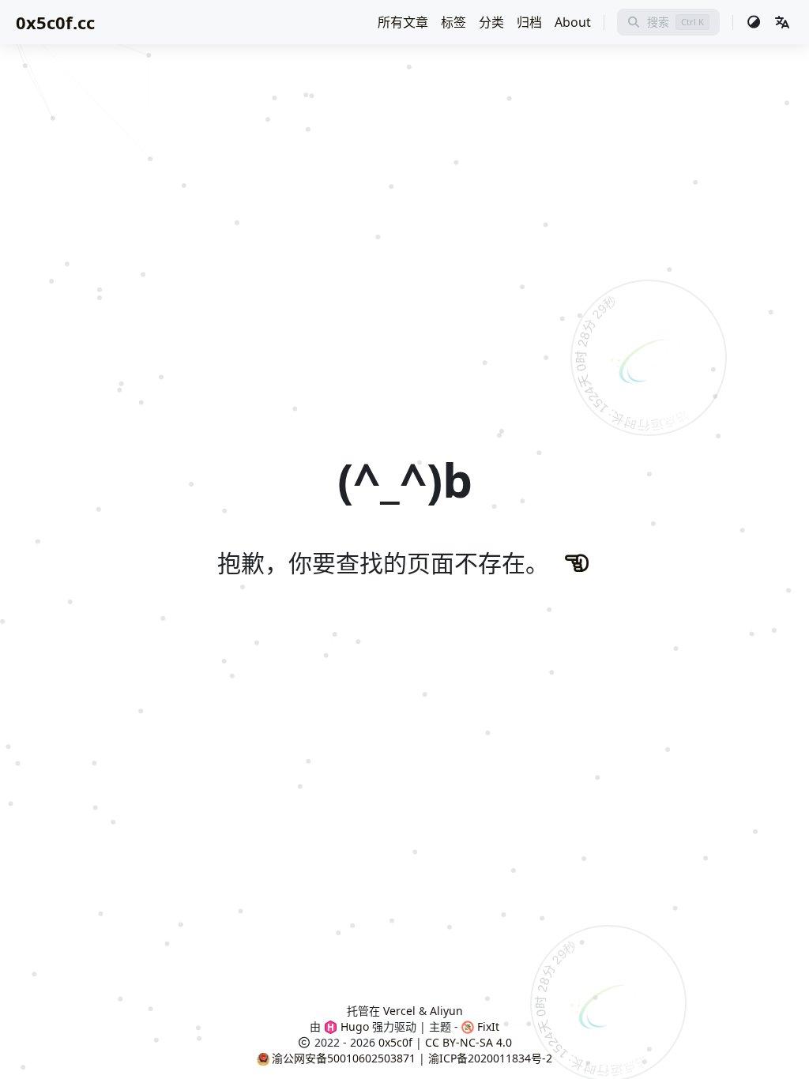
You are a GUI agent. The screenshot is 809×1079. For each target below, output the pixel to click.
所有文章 (403, 22)
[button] (782, 22)
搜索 (658, 21)
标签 (453, 22)
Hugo (353, 1026)
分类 (491, 22)
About (573, 22)
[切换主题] (754, 22)
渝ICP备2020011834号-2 (490, 1058)
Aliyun (446, 1010)
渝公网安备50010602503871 (344, 1058)
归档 (529, 22)
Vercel (399, 1010)
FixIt (486, 1026)
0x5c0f (395, 1042)
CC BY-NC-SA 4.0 (468, 1042)
